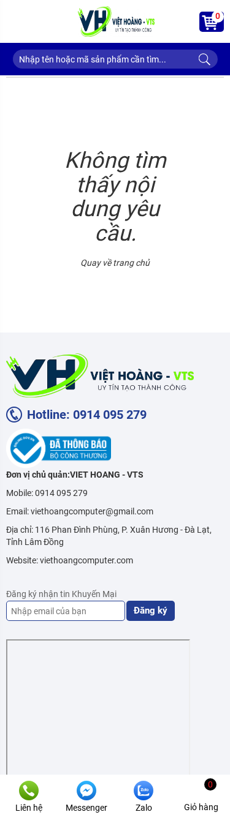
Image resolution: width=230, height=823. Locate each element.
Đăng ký (150, 610)
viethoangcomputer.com (86, 560)
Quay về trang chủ (115, 263)
